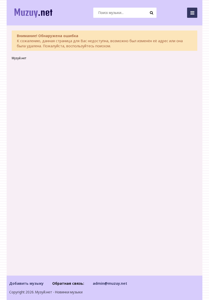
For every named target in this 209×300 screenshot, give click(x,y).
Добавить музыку (26, 283)
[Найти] (151, 13)
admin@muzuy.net (110, 283)
